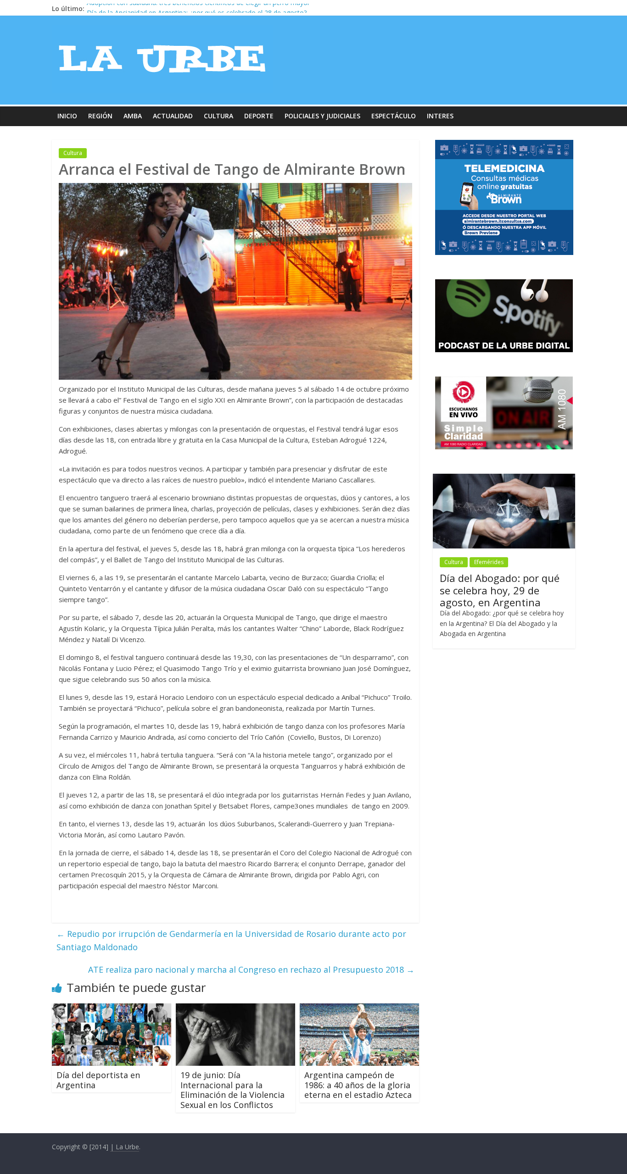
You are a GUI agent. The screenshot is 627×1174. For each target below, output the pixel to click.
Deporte (259, 115)
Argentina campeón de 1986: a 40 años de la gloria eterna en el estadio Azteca (358, 1084)
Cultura (218, 115)
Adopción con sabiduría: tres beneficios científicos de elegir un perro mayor (198, 8)
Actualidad (173, 115)
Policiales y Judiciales (322, 115)
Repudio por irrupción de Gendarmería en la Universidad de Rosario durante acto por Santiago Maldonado (231, 940)
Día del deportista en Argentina (98, 1080)
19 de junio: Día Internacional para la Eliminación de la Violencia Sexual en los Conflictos (232, 1089)
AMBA (132, 115)
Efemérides (489, 562)
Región (100, 115)
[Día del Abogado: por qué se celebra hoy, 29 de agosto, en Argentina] (504, 478)
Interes (440, 115)
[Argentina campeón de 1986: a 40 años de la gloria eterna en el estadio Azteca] (359, 1009)
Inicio (67, 115)
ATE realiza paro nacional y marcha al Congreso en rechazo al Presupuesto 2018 (251, 969)
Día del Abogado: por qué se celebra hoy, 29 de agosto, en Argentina (500, 590)
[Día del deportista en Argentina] (111, 1009)
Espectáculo (393, 115)
